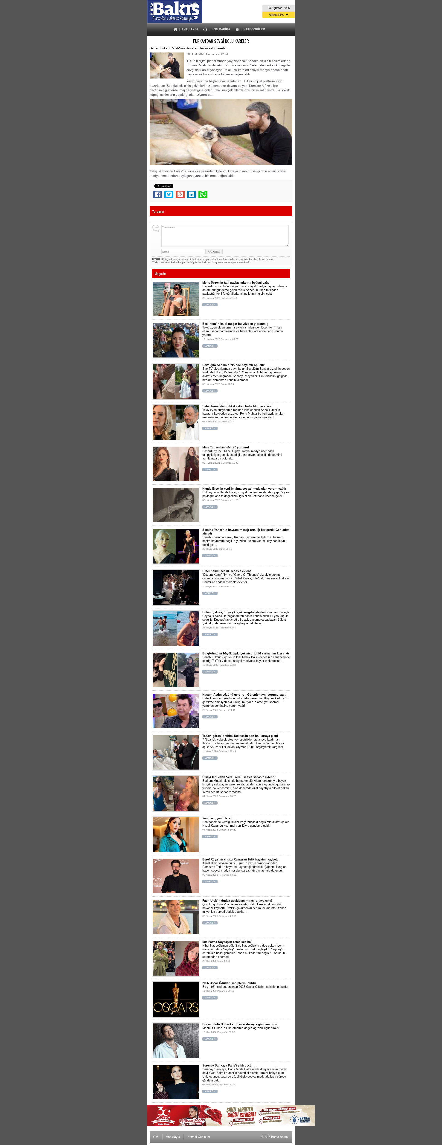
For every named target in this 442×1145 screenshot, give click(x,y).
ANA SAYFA (189, 29)
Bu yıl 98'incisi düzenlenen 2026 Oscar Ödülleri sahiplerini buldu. (245, 990)
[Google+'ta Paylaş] (180, 194)
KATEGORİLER (254, 29)
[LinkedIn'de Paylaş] (191, 194)
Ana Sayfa (173, 1137)
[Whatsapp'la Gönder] (202, 194)
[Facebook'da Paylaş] (157, 194)
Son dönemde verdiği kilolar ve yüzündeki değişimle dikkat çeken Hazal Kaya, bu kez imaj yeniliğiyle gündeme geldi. (245, 827)
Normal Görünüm (198, 1137)
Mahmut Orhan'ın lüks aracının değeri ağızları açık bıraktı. (241, 1031)
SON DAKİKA (221, 29)
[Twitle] (168, 194)
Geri (156, 1137)
